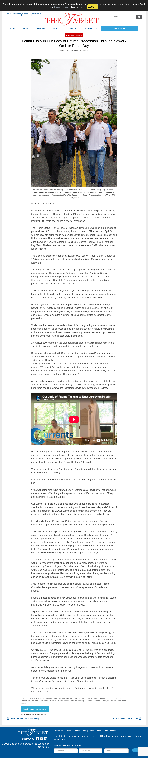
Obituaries (72, 28)
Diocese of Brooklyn (100, 736)
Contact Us (36, 14)
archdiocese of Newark (35, 698)
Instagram (46, 738)
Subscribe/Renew (73, 731)
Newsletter (91, 28)
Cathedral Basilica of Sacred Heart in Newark (62, 698)
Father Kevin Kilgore (114, 698)
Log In (8, 14)
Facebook (38, 738)
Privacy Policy (61, 7)
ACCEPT (92, 7)
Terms (98, 731)
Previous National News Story (24, 719)
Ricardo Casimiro (99, 701)
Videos (26, 28)
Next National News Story (125, 719)
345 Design (43, 747)
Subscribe (26, 14)
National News (74, 35)
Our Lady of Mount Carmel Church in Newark (45, 701)
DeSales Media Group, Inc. (23, 743)
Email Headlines (110, 731)
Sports (56, 28)
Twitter (42, 738)
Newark (24, 701)
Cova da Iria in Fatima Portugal (93, 698)
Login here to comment (34, 709)
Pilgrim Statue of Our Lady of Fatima (78, 701)
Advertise (16, 14)
